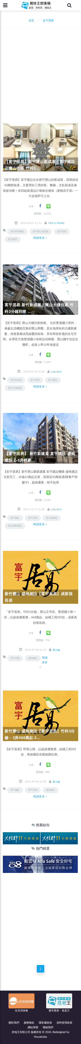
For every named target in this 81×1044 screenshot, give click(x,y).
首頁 (30, 20)
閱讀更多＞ (40, 237)
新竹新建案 (51, 518)
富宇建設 (12, 239)
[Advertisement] (40, 70)
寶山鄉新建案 (15, 525)
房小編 (56, 650)
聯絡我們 (48, 1027)
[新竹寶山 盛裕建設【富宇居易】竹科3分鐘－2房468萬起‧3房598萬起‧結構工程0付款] (40, 715)
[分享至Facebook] (40, 206)
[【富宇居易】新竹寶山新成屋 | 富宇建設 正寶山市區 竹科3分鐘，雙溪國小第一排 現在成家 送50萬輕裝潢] (40, 147)
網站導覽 (33, 1027)
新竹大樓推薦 (15, 388)
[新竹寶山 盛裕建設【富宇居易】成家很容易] (40, 577)
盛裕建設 (50, 790)
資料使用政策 (64, 1022)
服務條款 (29, 1022)
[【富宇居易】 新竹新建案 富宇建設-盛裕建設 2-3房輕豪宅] (40, 438)
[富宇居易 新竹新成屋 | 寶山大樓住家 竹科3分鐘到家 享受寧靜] (40, 289)
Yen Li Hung (56, 223)
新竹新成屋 (16, 380)
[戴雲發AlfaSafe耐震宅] (40, 864)
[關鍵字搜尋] (69, 5)
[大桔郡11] (21, 838)
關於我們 (14, 1022)
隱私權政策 (45, 1022)
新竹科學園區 (17, 231)
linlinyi (56, 372)
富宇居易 (61, 231)
